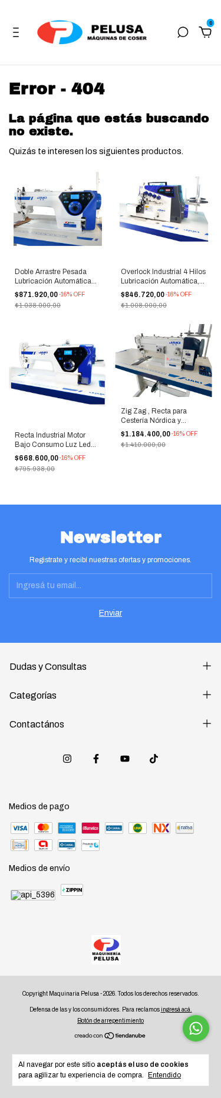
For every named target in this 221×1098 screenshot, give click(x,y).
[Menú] (18, 34)
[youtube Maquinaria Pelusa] (125, 758)
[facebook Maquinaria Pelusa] (96, 758)
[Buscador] (182, 34)
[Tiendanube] (110, 1037)
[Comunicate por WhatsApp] (196, 1028)
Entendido (164, 1075)
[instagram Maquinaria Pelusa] (67, 758)
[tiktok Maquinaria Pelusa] (154, 758)
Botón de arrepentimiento (110, 1020)
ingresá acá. (176, 1009)
